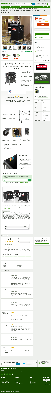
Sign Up (18, 363)
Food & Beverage (23, 6)
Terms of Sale (3, 389)
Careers (31, 381)
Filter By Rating (19, 265)
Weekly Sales (17, 381)
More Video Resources (6, 208)
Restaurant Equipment (5, 6)
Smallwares (17, 6)
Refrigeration (12, 6)
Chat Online (45, 382)
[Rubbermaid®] (42, 67)
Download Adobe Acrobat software (43, 97)
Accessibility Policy (19, 389)
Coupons (16, 382)
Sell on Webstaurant (33, 384)
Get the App (10, 0)
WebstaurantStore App (4, 381)
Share (23, 51)
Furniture (37, 6)
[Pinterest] (12, 374)
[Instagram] (2, 374)
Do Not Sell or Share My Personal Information (30, 389)
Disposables (33, 6)
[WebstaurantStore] (13, 369)
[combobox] (23, 4)
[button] (5, 48)
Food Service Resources (19, 383)
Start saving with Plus (29, 364)
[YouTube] (4, 374)
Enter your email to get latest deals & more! (10, 362)
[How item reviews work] (12, 244)
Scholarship (31, 383)
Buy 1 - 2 (36, 17)
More (48, 6)
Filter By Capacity (5, 265)
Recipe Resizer (3, 383)
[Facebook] (7, 374)
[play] (17, 194)
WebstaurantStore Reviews (19, 384)
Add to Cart (5, 58)
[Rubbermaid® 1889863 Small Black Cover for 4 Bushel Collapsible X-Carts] (6, 56)
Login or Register (41, 243)
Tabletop (28, 6)
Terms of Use (21, 182)
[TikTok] (10, 374)
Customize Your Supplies (5, 382)
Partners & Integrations (4, 384)
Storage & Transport (43, 6)
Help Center (4, 0)
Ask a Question (29, 51)
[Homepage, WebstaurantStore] (7, 3)
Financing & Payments (33, 382)
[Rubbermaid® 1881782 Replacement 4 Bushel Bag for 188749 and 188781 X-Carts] (17, 56)
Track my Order (46, 381)
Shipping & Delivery (47, 384)
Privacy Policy (26, 182)
